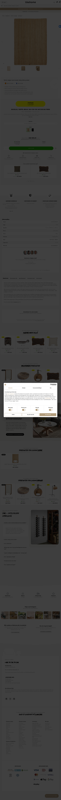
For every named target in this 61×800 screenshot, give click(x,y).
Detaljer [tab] (23, 387)
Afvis (13, 414)
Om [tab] (50, 387)
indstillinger (48, 398)
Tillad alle (48, 414)
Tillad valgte (30, 414)
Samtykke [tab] (10, 387)
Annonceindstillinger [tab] (37, 387)
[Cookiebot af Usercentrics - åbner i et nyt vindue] (51, 385)
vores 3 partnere (10, 393)
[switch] (23, 410)
